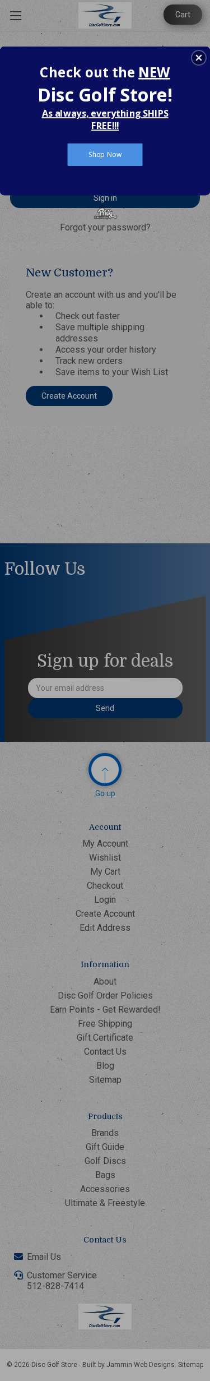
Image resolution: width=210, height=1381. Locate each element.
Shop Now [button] (105, 154)
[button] (199, 57)
